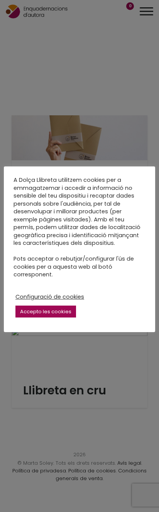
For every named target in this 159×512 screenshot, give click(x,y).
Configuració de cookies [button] (49, 296)
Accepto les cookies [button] (45, 311)
